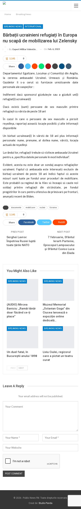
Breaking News (13, 26)
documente (16, 207)
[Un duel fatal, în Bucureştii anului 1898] (22, 337)
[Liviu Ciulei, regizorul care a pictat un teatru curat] (58, 337)
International (33, 26)
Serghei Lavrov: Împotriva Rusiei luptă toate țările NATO (21, 241)
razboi (42, 207)
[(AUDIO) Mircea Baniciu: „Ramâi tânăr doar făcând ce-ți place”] (22, 290)
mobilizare (30, 207)
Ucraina (53, 207)
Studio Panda (45, 503)
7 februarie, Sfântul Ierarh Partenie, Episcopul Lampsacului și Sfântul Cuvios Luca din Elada (59, 245)
